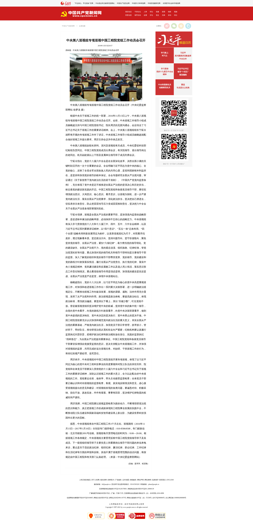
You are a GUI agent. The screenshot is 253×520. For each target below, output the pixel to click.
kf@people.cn (106, 484)
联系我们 (162, 480)
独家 (169, 12)
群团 (163, 12)
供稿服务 (133, 480)
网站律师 (148, 480)
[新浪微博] (167, 26)
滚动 (169, 15)
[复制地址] (188, 26)
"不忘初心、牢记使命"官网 (83, 3)
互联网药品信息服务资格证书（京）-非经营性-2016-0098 (144, 493)
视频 (175, 12)
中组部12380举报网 (138, 3)
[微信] (174, 26)
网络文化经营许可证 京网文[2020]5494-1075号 (110, 498)
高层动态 (128, 12)
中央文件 (183, 59)
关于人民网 (95, 480)
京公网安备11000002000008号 (176, 498)
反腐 (145, 15)
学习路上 (164, 53)
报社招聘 (103, 480)
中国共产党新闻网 (68, 26)
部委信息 (128, 15)
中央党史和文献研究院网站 (105, 3)
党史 (157, 15)
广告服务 (118, 480)
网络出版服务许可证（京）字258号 (139, 498)
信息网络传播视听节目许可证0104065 (80, 498)
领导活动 (138, 15)
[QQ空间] (181, 26)
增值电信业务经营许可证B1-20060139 (141, 489)
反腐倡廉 (82, 26)
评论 (151, 15)
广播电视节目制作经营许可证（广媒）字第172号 (106, 493)
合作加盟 (126, 480)
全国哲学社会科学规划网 (171, 3)
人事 (145, 12)
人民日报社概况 (84, 480)
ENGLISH (170, 480)
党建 (157, 12)
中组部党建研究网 (154, 3)
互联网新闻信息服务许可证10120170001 (113, 489)
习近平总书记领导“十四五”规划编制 (183, 72)
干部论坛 (138, 12)
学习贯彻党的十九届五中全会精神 (164, 71)
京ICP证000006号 (159, 498)
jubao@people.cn (153, 484)
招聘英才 (111, 480)
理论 (151, 12)
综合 (175, 15)
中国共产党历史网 (123, 3)
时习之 (164, 56)
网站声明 (140, 480)
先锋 (163, 15)
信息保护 (155, 480)
